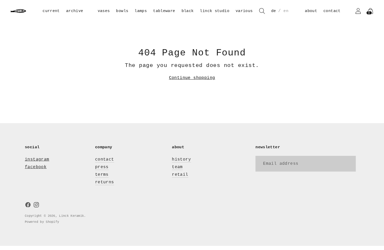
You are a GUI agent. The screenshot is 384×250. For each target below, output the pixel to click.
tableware (164, 11)
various (244, 11)
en (285, 11)
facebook (35, 167)
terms (102, 174)
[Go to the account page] (358, 11)
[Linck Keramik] (18, 11)
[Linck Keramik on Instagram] (36, 206)
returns (104, 182)
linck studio (214, 11)
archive (74, 11)
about (311, 11)
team (177, 167)
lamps (141, 11)
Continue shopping (192, 78)
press (102, 167)
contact (332, 11)
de (273, 11)
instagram (37, 159)
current (51, 11)
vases (104, 11)
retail (180, 174)
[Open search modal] (262, 11)
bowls (122, 11)
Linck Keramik (71, 216)
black (188, 11)
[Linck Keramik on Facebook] (28, 206)
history (181, 159)
